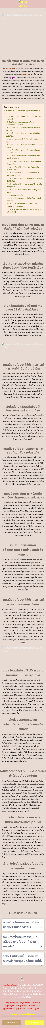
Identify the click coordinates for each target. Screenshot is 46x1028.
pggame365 (8, 1008)
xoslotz (36, 1002)
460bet (30, 1008)
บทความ (22, 1014)
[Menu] (3, 4)
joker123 (39, 1008)
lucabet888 (34, 1005)
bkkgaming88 (11, 1002)
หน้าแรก (14, 1014)
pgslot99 (20, 1008)
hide (16, 107)
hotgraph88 (21, 1005)
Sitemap (31, 1014)
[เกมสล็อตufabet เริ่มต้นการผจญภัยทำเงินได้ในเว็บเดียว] (23, 4)
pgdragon (10, 1005)
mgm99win (25, 1002)
